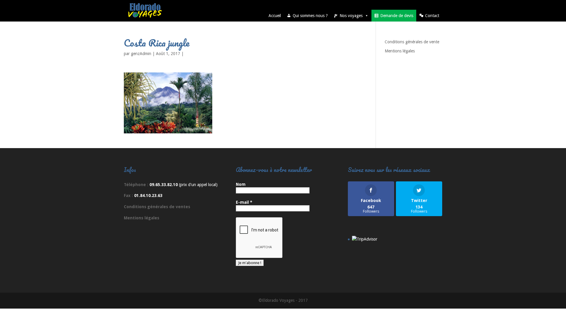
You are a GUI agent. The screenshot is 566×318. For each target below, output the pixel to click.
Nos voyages (351, 15)
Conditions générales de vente (412, 41)
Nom (241, 184)
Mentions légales (400, 51)
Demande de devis (396, 15)
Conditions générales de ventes (157, 206)
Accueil (275, 15)
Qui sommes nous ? (310, 15)
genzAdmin (141, 53)
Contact (432, 15)
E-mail (244, 202)
